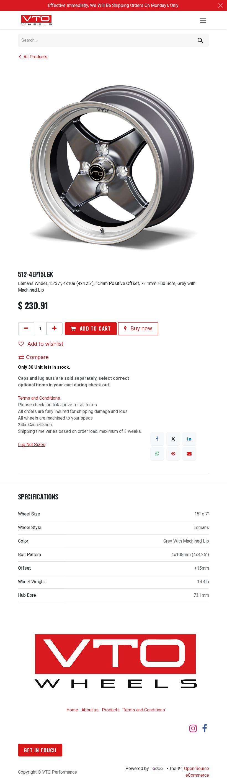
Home (72, 710)
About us (90, 710)
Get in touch (40, 750)
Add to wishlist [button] (44, 344)
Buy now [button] (140, 328)
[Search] (200, 40)
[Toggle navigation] (203, 20)
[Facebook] (157, 438)
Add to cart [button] (94, 328)
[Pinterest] (173, 453)
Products (111, 710)
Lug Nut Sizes (31, 444)
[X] (173, 438)
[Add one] (54, 328)
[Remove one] (26, 328)
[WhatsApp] (157, 453)
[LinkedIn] (189, 438)
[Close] (220, 5)
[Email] (189, 453)
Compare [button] (37, 357)
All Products (35, 56)
